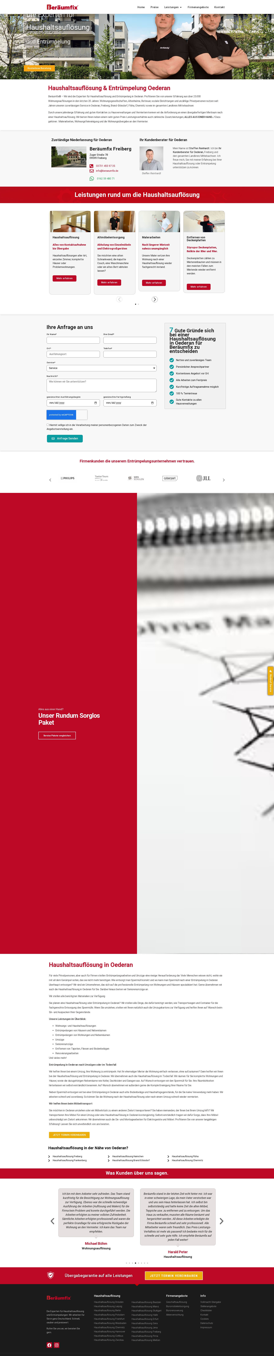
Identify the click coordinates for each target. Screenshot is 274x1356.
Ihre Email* (108, 334)
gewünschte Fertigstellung (117, 397)
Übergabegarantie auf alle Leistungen (98, 1275)
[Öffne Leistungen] (180, 7)
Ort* (49, 348)
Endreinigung (150, 237)
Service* (51, 362)
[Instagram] (56, 1345)
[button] (119, 299)
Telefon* (107, 348)
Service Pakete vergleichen (57, 735)
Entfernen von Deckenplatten (106, 239)
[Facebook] (49, 1345)
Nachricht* (52, 376)
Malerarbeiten (62, 237)
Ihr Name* (52, 334)
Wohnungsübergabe (200, 237)
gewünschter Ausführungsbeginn (64, 397)
